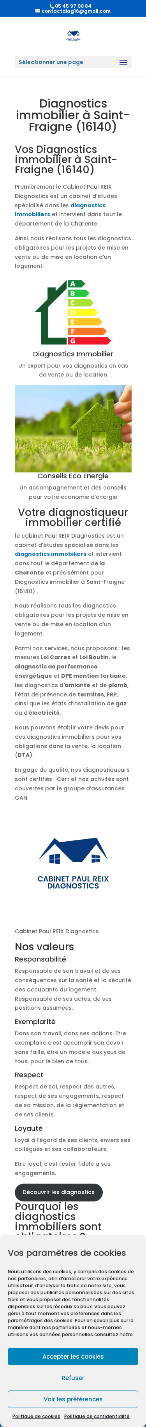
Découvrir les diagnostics (59, 1192)
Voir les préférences (73, 1399)
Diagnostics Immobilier (73, 354)
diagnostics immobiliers (50, 554)
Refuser (73, 1378)
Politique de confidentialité (97, 1416)
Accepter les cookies (73, 1356)
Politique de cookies (36, 1416)
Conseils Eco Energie (73, 476)
